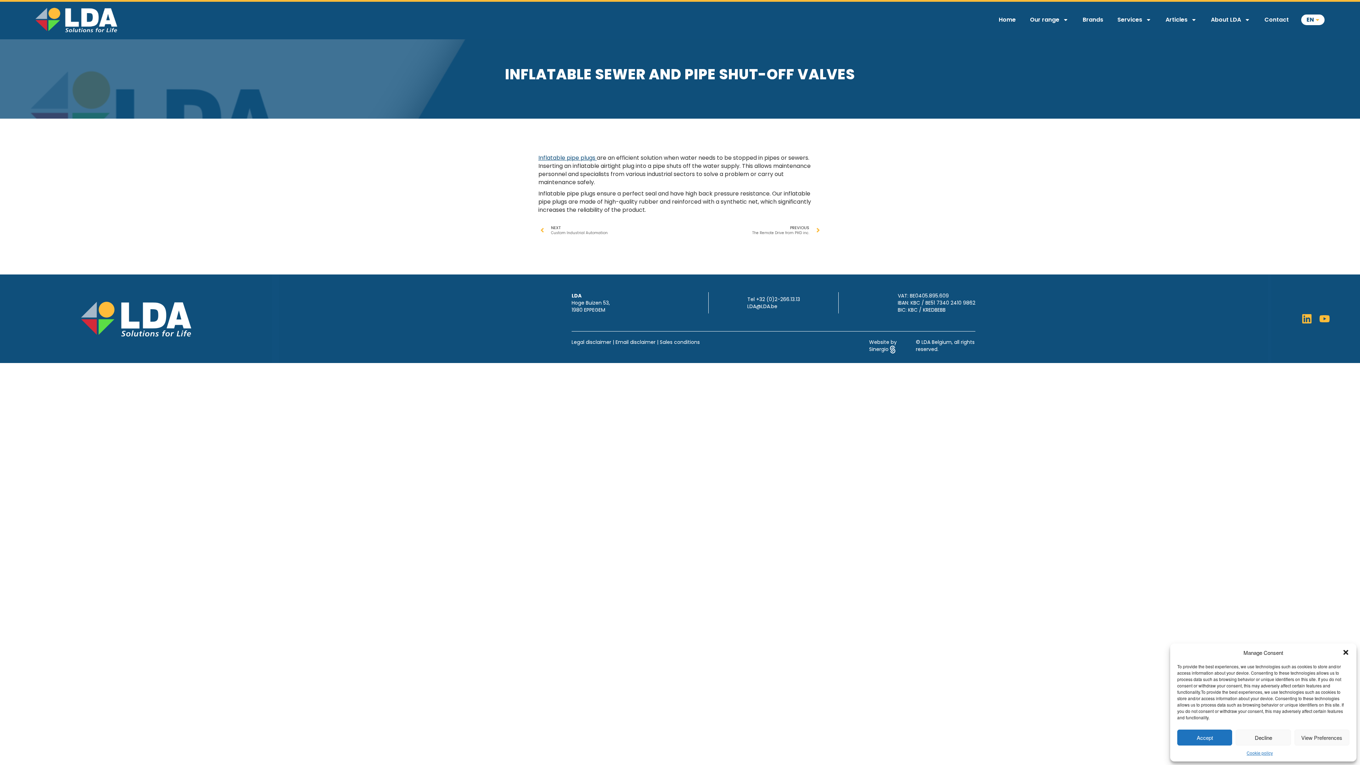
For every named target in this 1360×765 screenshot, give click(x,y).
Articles (1177, 20)
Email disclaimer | (638, 342)
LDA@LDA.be (762, 306)
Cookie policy (1260, 753)
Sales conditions (680, 342)
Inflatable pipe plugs (567, 158)
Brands (1093, 20)
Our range (1044, 20)
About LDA (1226, 20)
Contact (1276, 20)
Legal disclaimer (591, 342)
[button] (1345, 652)
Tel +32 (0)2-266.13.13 (773, 299)
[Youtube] (1324, 319)
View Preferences (1321, 737)
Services (1129, 20)
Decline (1263, 737)
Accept (1205, 737)
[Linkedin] (1307, 319)
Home (1007, 20)
